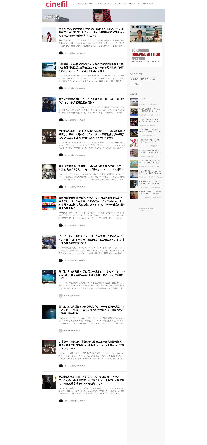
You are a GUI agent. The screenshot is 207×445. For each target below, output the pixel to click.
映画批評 (134, 79)
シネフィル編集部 (69, 53)
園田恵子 (144, 79)
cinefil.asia (66, 295)
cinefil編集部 (81, 53)
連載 (153, 79)
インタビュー (136, 84)
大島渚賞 (51, 17)
